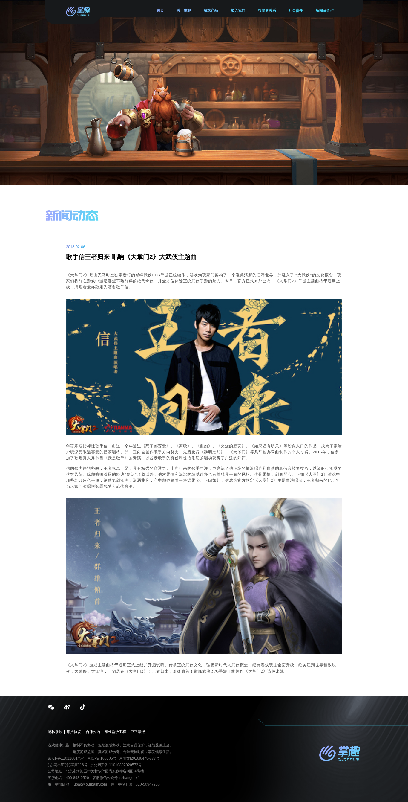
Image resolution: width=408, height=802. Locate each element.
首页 (160, 10)
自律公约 (93, 732)
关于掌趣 (184, 10)
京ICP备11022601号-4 (66, 758)
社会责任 (296, 10)
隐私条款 (55, 732)
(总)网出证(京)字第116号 (68, 765)
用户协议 (74, 732)
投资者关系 (267, 10)
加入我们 (238, 10)
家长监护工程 (115, 732)
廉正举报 (138, 732)
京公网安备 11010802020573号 (116, 765)
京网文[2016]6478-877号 (139, 758)
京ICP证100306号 (102, 758)
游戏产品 (211, 10)
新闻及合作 (325, 10)
